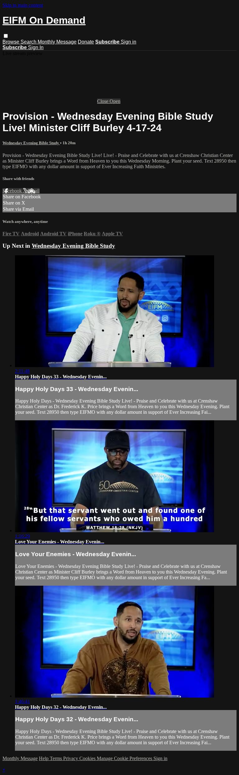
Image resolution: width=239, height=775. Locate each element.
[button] (6, 36)
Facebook (12, 190)
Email (34, 190)
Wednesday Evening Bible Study (31, 143)
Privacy (71, 758)
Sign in (128, 41)
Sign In (36, 47)
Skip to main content (22, 5)
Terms (56, 758)
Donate (86, 41)
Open (115, 101)
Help (44, 758)
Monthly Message (57, 41)
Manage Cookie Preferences (125, 758)
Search (29, 41)
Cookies (88, 758)
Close (103, 101)
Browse (11, 41)
